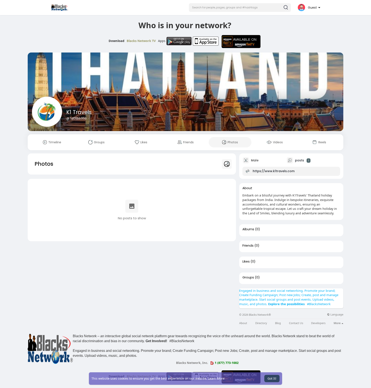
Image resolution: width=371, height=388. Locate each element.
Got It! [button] (272, 378)
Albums (248, 229)
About (243, 323)
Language (336, 314)
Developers (318, 323)
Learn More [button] (216, 378)
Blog (278, 323)
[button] (240, 7)
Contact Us (296, 323)
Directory (261, 323)
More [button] (337, 323)
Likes (246, 261)
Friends (248, 245)
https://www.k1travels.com (274, 171)
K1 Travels (79, 112)
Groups (248, 277)
